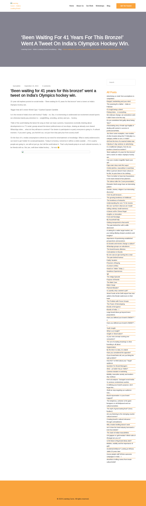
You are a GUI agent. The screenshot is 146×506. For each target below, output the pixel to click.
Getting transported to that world (118, 222)
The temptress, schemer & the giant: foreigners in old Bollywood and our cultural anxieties (119, 403)
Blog (108, 6)
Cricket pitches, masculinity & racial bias (120, 168)
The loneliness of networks (116, 200)
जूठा (108, 274)
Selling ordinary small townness (117, 208)
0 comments (46, 86)
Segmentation (111, 347)
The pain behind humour (115, 257)
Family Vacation (112, 260)
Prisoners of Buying (113, 263)
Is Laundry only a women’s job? (117, 290)
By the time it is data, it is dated (117, 350)
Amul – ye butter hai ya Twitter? (117, 369)
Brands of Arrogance (114, 307)
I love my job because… (115, 195)
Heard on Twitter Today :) (115, 268)
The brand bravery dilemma (116, 249)
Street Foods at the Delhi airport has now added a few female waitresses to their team (121, 296)
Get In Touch (125, 6)
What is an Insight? (113, 331)
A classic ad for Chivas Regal (116, 211)
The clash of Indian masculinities (118, 433)
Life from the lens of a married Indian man (120, 141)
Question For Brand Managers (117, 366)
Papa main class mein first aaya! (118, 165)
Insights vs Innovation (114, 214)
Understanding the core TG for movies (120, 203)
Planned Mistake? (113, 288)
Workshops (100, 6)
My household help (113, 220)
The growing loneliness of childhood (119, 197)
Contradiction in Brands (115, 252)
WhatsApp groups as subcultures (118, 246)
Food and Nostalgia (113, 217)
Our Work (89, 6)
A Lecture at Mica (112, 266)
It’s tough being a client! (115, 109)
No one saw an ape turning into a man (120, 255)
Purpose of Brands (113, 279)
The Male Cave (112, 282)
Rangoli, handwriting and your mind (119, 101)
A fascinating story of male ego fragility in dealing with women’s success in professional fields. (120, 128)
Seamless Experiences (114, 271)
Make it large (111, 285)
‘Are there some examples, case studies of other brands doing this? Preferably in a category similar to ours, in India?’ (121, 136)
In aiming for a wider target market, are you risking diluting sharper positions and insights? (121, 233)
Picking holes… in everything (116, 112)
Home (71, 6)
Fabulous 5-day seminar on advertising (120, 144)
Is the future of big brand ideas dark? (119, 441)
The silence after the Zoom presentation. (120, 181)
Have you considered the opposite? (119, 352)
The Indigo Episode (113, 277)
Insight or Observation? (115, 334)
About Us (80, 6)
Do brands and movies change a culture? (121, 243)
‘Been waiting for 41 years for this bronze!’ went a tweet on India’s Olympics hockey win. (121, 154)
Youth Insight (111, 328)
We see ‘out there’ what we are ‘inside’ (120, 206)
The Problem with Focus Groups (118, 301)
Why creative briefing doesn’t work (118, 425)
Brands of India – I (113, 309)
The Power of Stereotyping (116, 304)
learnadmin (16, 86)
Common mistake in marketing (117, 371)
